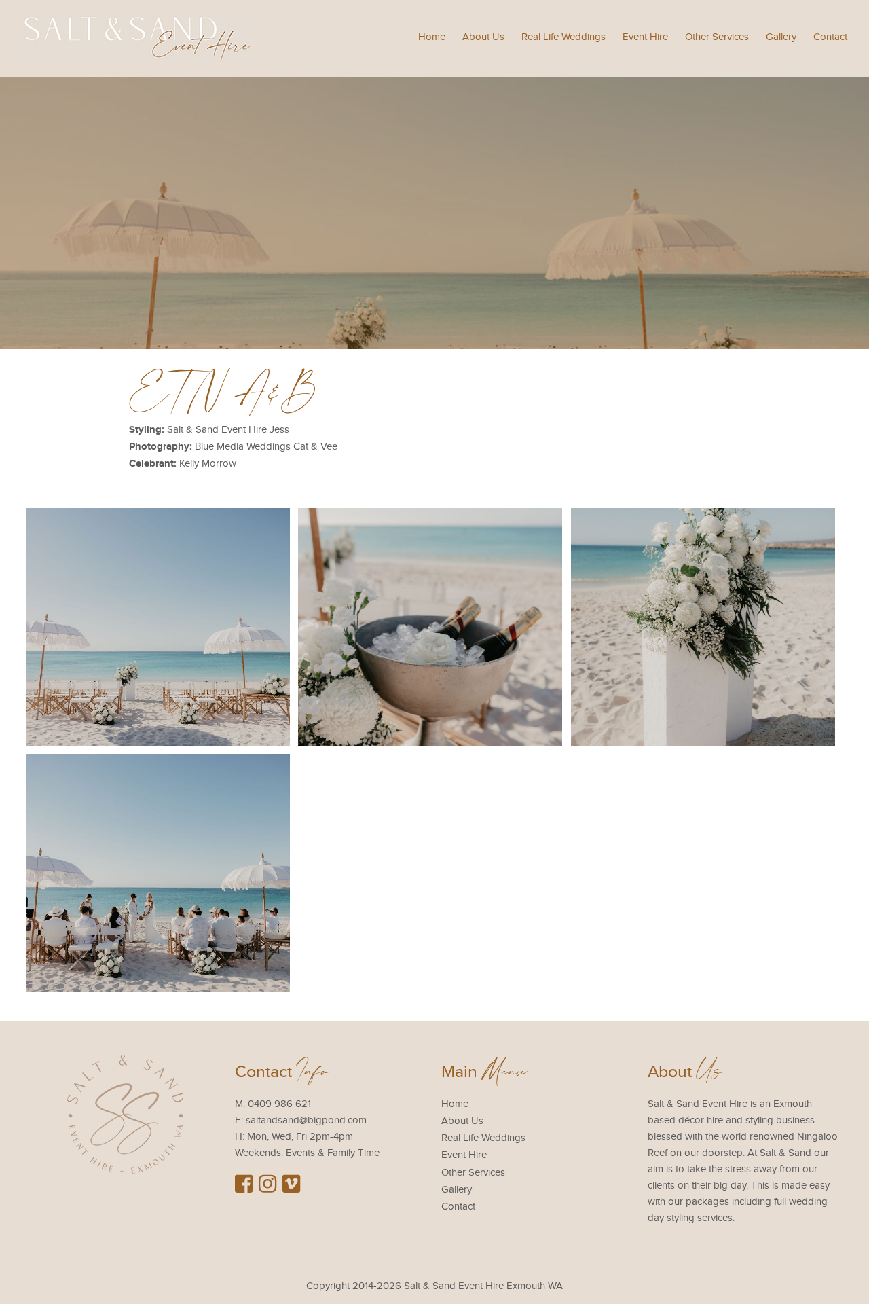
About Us (483, 37)
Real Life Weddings (563, 37)
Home (431, 37)
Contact (830, 37)
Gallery (781, 37)
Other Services (717, 37)
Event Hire (645, 37)
